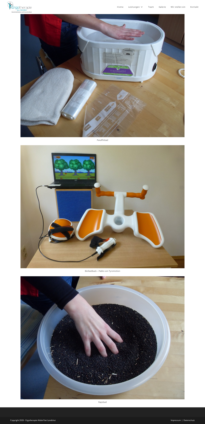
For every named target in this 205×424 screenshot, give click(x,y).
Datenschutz (189, 420)
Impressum (176, 420)
